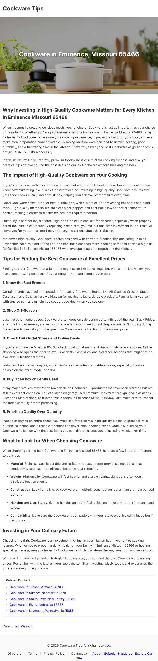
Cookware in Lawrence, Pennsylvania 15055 (42, 611)
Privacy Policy (54, 653)
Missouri (26, 626)
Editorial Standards (118, 653)
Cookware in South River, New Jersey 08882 (42, 599)
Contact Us (79, 653)
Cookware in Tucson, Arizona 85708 (36, 587)
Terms (32, 653)
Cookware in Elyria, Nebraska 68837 (36, 605)
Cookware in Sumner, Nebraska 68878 (38, 593)
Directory (14, 653)
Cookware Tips (23, 8)
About (96, 653)
